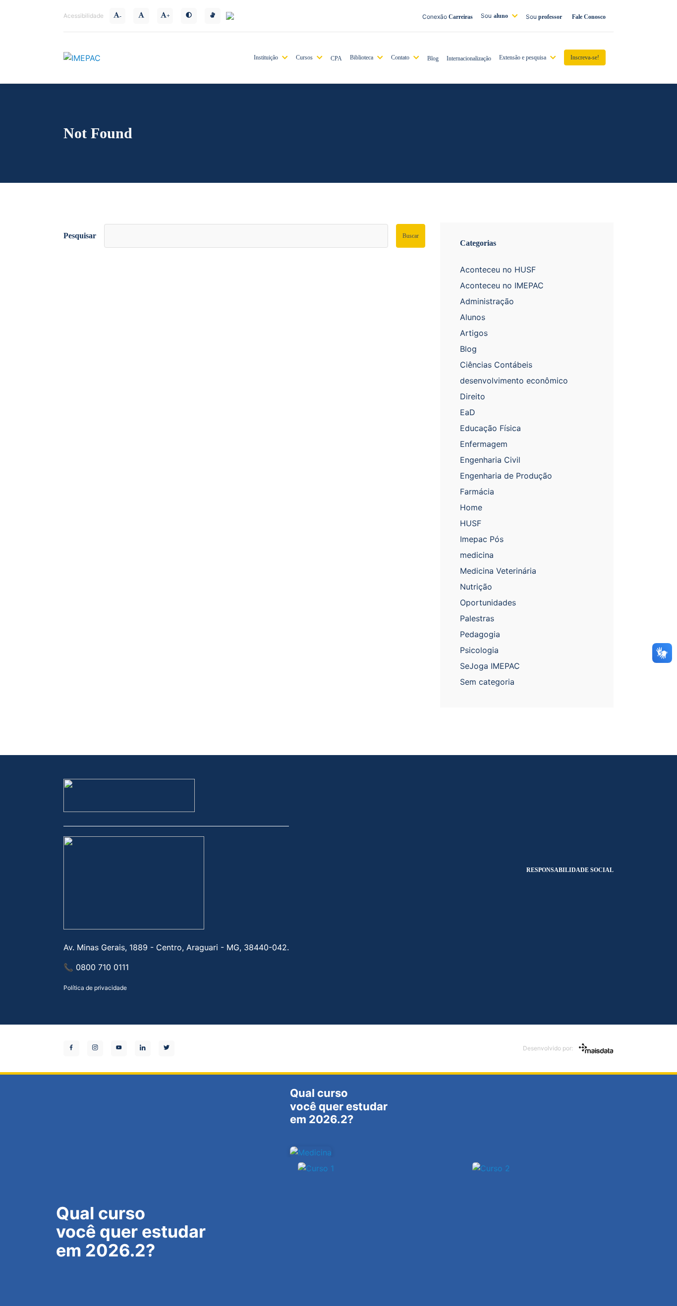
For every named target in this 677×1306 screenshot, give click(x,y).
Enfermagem (484, 444)
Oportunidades (488, 602)
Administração (487, 301)
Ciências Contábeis (496, 365)
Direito (472, 396)
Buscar (410, 235)
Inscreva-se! (584, 57)
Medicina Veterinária (498, 571)
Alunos (472, 317)
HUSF (470, 523)
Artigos (474, 333)
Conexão (447, 16)
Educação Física (490, 428)
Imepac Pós (482, 539)
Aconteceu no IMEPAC (502, 285)
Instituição (266, 57)
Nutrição (476, 587)
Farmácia (477, 491)
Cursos (304, 57)
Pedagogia (480, 634)
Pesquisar (79, 235)
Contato (400, 57)
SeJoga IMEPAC (490, 666)
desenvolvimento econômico (514, 380)
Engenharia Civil (490, 460)
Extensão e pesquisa (522, 57)
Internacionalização (469, 58)
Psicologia (479, 650)
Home (471, 507)
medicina (477, 555)
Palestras (477, 618)
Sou (494, 15)
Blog (433, 58)
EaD (467, 412)
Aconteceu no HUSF (498, 269)
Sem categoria (487, 682)
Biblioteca (361, 57)
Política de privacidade (95, 987)
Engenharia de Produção (506, 476)
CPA (336, 58)
